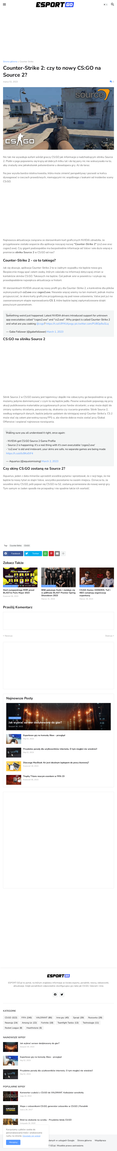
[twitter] (61, 994)
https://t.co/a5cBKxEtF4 (19, 453)
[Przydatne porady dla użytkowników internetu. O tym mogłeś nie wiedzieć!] (13, 753)
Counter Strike (26, 62)
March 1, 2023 (55, 331)
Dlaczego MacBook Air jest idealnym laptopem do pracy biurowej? (56, 762)
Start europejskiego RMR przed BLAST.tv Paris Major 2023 (18, 591)
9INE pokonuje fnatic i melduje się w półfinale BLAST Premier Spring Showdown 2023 (58, 593)
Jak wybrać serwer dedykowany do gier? (39, 1043)
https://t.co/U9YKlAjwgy (60, 323)
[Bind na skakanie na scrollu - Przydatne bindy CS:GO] (10, 1123)
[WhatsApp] (45, 553)
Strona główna (10, 62)
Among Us (29, 1022)
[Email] (57, 553)
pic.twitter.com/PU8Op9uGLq (91, 323)
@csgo (40, 323)
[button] (4, 4)
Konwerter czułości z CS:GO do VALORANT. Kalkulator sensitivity (52, 1092)
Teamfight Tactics (68, 1022)
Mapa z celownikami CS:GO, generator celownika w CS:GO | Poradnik (54, 1106)
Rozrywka (95, 1017)
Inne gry (62, 1017)
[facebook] (55, 994)
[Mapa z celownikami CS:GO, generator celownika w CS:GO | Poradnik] (10, 1110)
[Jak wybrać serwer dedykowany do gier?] (10, 1047)
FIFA (26, 1017)
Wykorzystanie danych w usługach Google (54, 1140)
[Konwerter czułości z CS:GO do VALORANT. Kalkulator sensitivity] (10, 1096)
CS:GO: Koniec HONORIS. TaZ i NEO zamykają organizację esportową (95, 593)
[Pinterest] (51, 553)
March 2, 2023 (50, 461)
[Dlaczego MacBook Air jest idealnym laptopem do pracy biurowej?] (13, 766)
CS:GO (27, 545)
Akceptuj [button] (13, 1142)
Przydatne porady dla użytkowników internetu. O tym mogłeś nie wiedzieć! (60, 749)
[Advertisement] (58, 35)
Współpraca (100, 1140)
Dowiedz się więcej (31, 1135)
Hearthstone (34, 1027)
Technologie (91, 1022)
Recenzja (11, 1022)
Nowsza (8, 635)
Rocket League (13, 1027)
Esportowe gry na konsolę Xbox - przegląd (44, 735)
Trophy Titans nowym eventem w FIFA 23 (43, 776)
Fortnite (47, 1022)
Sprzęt (78, 1017)
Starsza (108, 635)
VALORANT (44, 1017)
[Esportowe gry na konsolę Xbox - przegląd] (13, 739)
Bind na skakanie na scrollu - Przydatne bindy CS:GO (46, 1120)
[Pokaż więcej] (63, 553)
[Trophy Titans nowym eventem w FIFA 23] (13, 780)
